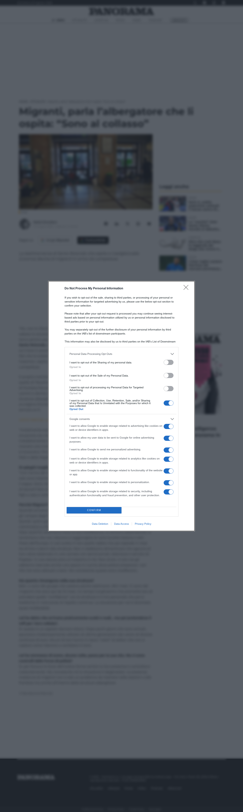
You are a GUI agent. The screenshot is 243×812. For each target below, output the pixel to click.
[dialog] (121, 406)
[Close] (187, 288)
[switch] (169, 362)
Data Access (121, 523)
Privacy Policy (143, 523)
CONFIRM (94, 510)
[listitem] (121, 354)
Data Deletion (100, 523)
